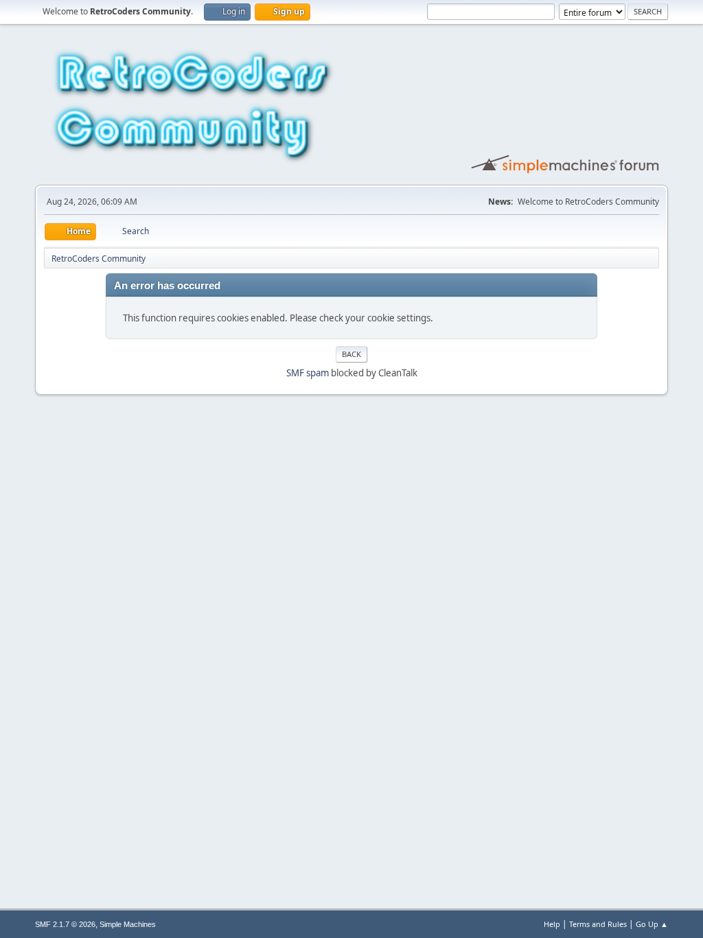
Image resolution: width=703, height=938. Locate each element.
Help (552, 924)
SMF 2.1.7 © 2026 (65, 924)
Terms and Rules (598, 924)
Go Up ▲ (652, 924)
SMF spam (307, 373)
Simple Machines (128, 924)
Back (351, 354)
